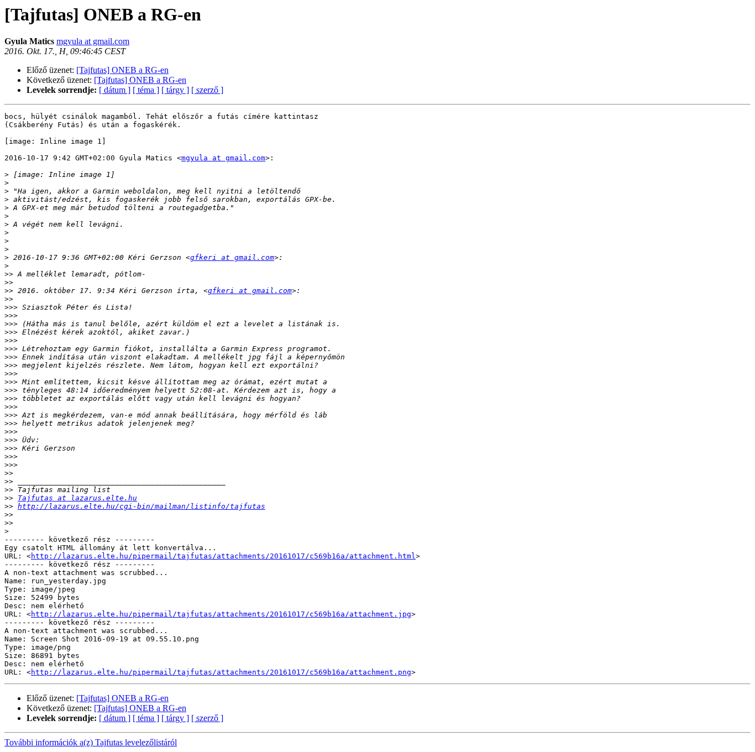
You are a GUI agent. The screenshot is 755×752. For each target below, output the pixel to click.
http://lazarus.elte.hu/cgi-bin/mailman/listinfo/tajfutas (141, 506)
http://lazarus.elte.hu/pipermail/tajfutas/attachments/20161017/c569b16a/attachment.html (223, 556)
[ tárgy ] (175, 90)
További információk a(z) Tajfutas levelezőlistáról (90, 742)
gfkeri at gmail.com (232, 257)
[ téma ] (146, 90)
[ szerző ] (207, 90)
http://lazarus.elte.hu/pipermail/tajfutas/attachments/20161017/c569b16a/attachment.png (221, 672)
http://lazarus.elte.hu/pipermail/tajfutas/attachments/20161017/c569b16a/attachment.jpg (221, 614)
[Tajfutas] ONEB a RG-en (122, 70)
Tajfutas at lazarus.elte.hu (77, 498)
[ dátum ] (114, 90)
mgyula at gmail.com (92, 41)
